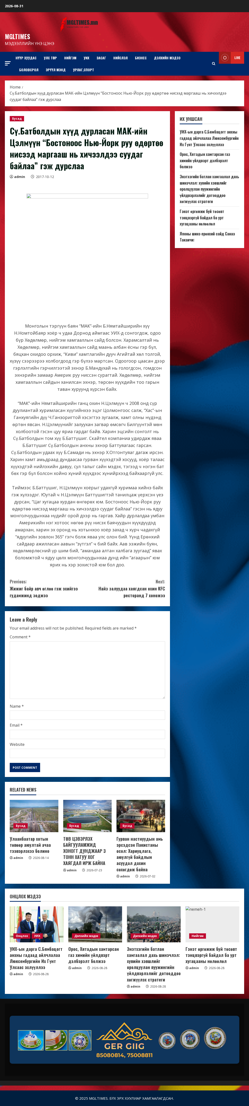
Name (17, 706)
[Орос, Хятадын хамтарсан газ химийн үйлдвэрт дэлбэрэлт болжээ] (95, 924)
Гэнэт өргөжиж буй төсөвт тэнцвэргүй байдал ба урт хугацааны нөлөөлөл (202, 217)
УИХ (86, 57)
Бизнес (141, 57)
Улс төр (50, 57)
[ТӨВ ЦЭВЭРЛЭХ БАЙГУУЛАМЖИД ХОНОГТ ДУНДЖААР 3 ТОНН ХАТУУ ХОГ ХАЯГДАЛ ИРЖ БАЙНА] (87, 816)
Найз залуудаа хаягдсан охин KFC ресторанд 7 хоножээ (131, 588)
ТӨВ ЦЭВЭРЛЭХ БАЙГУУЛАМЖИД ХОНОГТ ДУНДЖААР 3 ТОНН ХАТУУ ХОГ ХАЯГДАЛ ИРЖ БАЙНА (84, 851)
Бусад (17, 118)
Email (16, 725)
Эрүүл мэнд (56, 69)
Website (17, 744)
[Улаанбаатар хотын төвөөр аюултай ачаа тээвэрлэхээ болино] (34, 816)
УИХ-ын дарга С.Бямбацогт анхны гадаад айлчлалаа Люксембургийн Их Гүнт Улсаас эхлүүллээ (209, 138)
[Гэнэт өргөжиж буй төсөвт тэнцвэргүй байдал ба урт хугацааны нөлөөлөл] (212, 924)
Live (237, 57)
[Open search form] (213, 63)
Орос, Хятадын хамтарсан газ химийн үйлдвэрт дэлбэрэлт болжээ (205, 160)
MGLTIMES (17, 36)
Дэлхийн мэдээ (167, 57)
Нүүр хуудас (26, 57)
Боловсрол (28, 69)
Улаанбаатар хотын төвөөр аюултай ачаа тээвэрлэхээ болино (30, 845)
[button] (8, 63)
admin (19, 176)
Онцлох (22, 936)
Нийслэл (120, 57)
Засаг (101, 57)
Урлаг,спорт (83, 69)
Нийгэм (70, 57)
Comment (20, 637)
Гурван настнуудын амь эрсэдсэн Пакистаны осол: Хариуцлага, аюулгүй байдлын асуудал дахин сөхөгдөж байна (139, 854)
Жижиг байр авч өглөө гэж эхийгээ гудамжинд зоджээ (44, 588)
